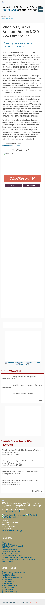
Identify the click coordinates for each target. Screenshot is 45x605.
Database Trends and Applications (13, 572)
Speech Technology (8, 587)
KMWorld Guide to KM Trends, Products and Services (19, 559)
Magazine (8, 544)
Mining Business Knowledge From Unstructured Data (19, 378)
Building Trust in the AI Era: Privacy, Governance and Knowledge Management (20, 481)
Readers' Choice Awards (10, 554)
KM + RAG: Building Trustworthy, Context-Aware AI (20, 472)
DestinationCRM (7, 574)
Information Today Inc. (9, 511)
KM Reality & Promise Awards (12, 555)
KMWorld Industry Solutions (11, 552)
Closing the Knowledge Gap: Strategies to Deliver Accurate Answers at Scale (19, 462)
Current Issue (13, 185)
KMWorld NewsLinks (8, 548)
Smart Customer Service (10, 585)
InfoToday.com (7, 580)
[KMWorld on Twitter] (31, 515)
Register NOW (9, 9)
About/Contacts (7, 561)
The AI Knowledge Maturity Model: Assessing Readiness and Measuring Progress (21, 451)
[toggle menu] (40, 9)
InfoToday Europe (8, 582)
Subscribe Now (21, 178)
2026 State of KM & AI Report (23, 394)
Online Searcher (7, 583)
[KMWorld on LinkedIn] (13, 515)
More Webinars (37, 491)
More (41, 400)
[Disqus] (22, 224)
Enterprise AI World (8, 576)
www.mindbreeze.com (11, 145)
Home (4, 542)
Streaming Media (7, 589)
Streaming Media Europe (10, 591)
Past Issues (31, 185)
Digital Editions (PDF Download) (12, 546)
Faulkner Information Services (12, 578)
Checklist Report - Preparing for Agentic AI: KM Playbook (22, 386)
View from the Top (7, 19)
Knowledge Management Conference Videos (17, 557)
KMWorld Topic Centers (10, 550)
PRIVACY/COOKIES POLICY (10, 531)
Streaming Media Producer (11, 593)
